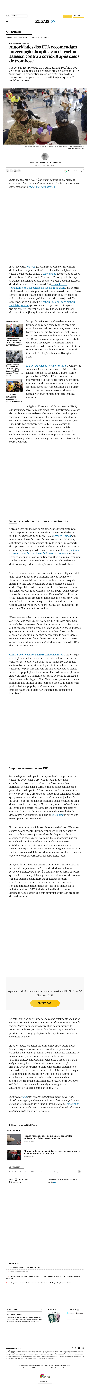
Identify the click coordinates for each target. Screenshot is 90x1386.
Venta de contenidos (31, 1365)
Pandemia (39, 1172)
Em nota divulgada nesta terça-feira (46, 365)
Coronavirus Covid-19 (27, 1172)
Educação (9, 38)
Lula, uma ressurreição (19, 1272)
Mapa (68, 1365)
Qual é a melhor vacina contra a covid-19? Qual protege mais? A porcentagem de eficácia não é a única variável (14, 370)
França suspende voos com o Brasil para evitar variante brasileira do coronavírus (48, 1137)
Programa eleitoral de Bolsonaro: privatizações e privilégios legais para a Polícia (41, 1283)
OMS (16, 1172)
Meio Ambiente (23, 38)
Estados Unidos (62, 535)
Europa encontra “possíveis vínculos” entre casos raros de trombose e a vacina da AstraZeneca (14, 342)
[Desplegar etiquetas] (79, 1171)
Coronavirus (48, 1172)
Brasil (11, 1172)
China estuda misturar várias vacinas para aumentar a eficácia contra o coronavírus (52, 1152)
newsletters (12, 1309)
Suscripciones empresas (43, 1367)
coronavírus (49, 273)
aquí (54, 1182)
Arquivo (51, 1309)
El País (26, 1141)
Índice (55, 1367)
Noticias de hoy (62, 1367)
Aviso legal (40, 1365)
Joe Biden (57, 814)
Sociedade (14, 32)
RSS (52, 1367)
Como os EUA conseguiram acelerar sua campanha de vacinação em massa (14, 398)
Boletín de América (14, 1315)
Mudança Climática (36, 38)
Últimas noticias (12, 1263)
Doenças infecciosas (60, 1172)
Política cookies (48, 1365)
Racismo (46, 38)
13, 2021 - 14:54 (48, 165)
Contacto (22, 1365)
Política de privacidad (60, 1365)
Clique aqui (45, 1003)
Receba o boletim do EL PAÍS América (24, 1125)
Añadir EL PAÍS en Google (75, 171)
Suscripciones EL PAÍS (29, 1367)
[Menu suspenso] (7, 21)
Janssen (31, 266)
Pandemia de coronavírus (18, 43)
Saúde (16, 38)
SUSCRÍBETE (67, 16)
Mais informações (15, 1182)
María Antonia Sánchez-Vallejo (45, 163)
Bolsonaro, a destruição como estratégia (25, 1267)
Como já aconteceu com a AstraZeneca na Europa (37, 654)
